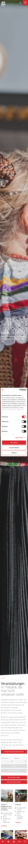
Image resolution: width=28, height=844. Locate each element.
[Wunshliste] (25, 841)
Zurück (3, 678)
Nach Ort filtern (15, 777)
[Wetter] (3, 841)
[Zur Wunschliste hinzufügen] (3, 791)
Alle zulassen (14, 442)
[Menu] (25, 2)
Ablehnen (14, 452)
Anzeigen (4, 826)
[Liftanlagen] (14, 841)
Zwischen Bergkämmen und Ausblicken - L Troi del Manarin (6, 807)
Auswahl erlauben (14, 447)
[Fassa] (3, 4)
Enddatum (16, 758)
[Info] (20, 2)
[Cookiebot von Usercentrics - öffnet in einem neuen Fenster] (19, 390)
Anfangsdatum (4, 758)
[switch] (24, 421)
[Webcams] (8, 841)
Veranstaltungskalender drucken (14, 751)
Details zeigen (19, 437)
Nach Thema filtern (15, 782)
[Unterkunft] (19, 841)
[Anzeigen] (7, 796)
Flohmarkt (18, 805)
